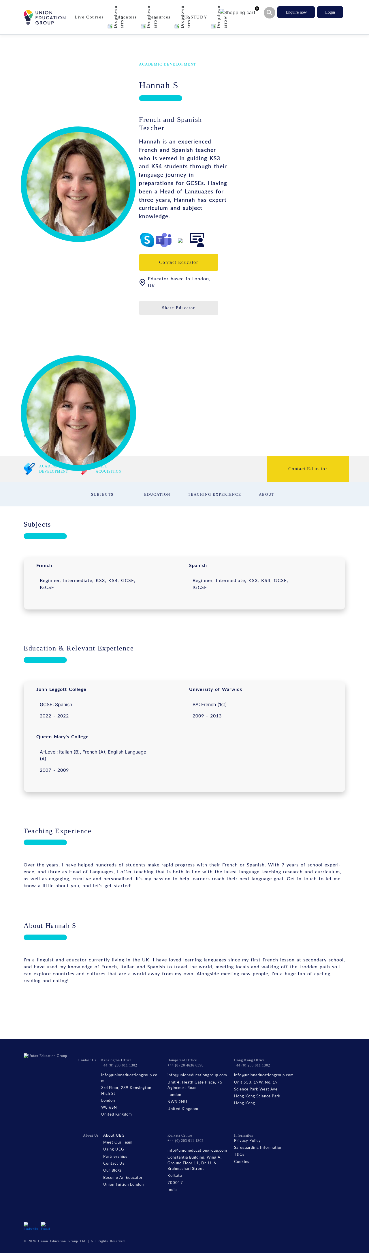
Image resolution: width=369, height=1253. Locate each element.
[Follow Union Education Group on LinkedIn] (31, 1226)
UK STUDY (195, 17)
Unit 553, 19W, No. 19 (256, 1082)
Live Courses (90, 17)
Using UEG (113, 1149)
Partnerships (115, 1157)
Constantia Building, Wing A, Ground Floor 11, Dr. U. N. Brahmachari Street (194, 1163)
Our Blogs (112, 1170)
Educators (127, 17)
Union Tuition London (123, 1185)
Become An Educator (123, 1178)
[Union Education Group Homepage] (44, 17)
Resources (160, 17)
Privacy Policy (247, 1141)
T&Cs (239, 1155)
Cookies (241, 1162)
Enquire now (296, 12)
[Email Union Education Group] (46, 1226)
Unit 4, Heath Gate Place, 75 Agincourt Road (195, 1085)
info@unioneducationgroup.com (129, 1078)
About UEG (114, 1136)
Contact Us (114, 1164)
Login (330, 12)
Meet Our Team (118, 1142)
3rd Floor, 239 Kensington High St (126, 1091)
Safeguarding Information (258, 1148)
